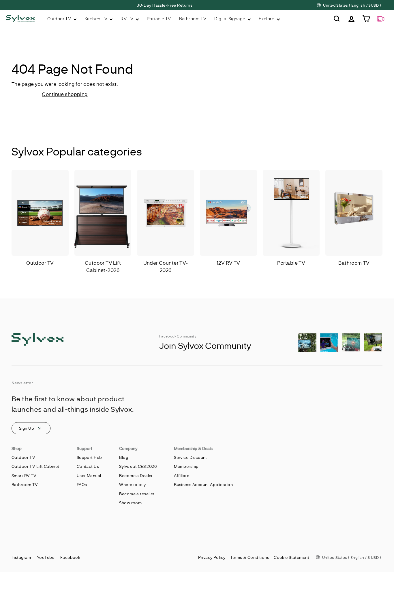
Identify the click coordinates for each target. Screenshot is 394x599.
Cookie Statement (291, 557)
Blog (123, 457)
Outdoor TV (59, 18)
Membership (186, 466)
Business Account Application (203, 484)
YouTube (46, 557)
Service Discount (190, 457)
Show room (130, 502)
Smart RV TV (24, 475)
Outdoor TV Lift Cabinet (35, 466)
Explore (267, 18)
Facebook (70, 557)
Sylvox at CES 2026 (138, 466)
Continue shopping (64, 94)
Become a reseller (136, 493)
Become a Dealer (136, 475)
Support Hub (89, 457)
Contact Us (88, 466)
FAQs (82, 484)
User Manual (89, 475)
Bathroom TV (193, 18)
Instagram (21, 557)
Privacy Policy (212, 557)
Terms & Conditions (249, 557)
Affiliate (181, 475)
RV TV (127, 18)
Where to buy (132, 484)
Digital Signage (230, 18)
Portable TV (159, 18)
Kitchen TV (96, 18)
